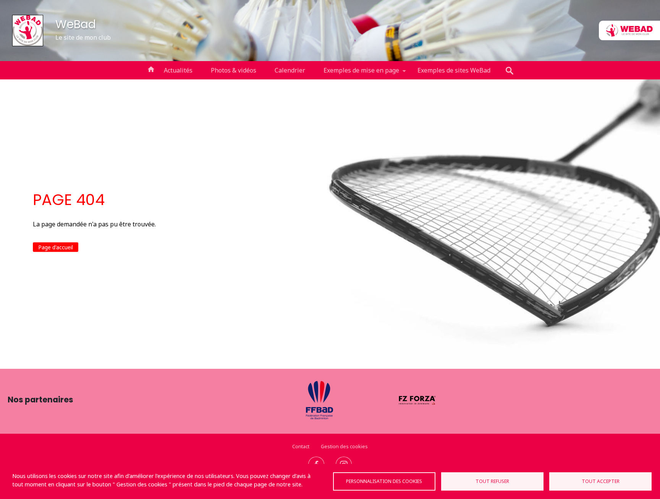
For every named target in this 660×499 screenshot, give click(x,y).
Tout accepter (601, 481)
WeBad (75, 24)
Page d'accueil (55, 247)
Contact (300, 446)
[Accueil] (27, 30)
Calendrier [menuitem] (290, 70)
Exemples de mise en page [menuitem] (356, 72)
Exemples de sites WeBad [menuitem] (453, 70)
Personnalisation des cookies (384, 481)
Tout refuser (492, 481)
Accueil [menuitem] (151, 68)
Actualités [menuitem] (178, 70)
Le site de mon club (83, 37)
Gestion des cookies (344, 446)
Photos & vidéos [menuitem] (233, 70)
